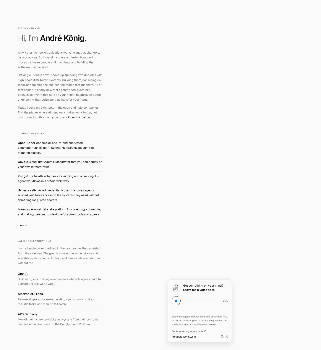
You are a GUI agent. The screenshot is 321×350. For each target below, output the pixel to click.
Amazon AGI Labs (30, 294)
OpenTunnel (26, 143)
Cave (21, 162)
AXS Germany (27, 314)
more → (22, 225)
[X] (227, 336)
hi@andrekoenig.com (184, 336)
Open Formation (79, 117)
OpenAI (23, 274)
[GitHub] (222, 336)
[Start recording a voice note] (176, 300)
